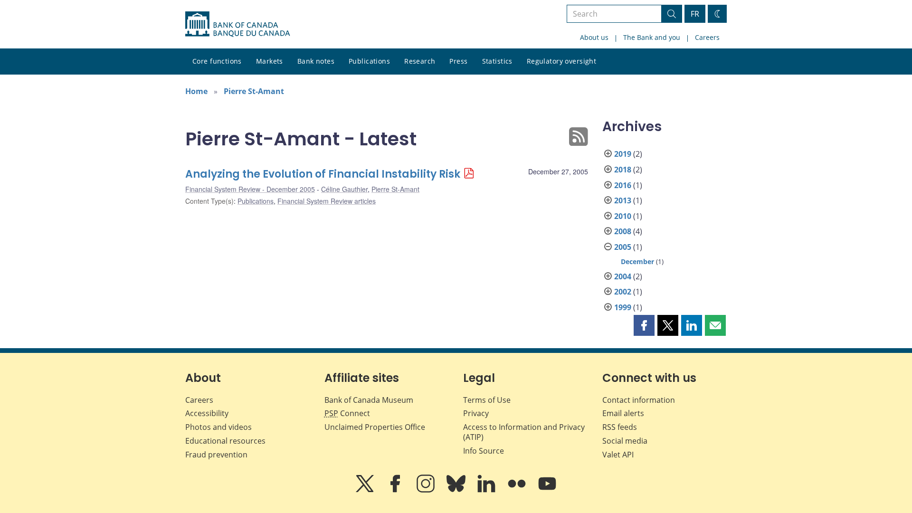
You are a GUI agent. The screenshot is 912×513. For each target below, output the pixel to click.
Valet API (618, 454)
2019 (622, 154)
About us (594, 37)
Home (196, 91)
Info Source (483, 451)
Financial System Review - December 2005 (250, 189)
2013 (622, 200)
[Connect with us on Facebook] (396, 490)
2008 (622, 231)
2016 (622, 185)
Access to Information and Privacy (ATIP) (524, 432)
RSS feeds (619, 427)
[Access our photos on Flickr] (518, 490)
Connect (347, 413)
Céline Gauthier (344, 189)
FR (695, 14)
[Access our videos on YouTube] (547, 490)
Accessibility (206, 413)
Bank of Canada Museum (368, 400)
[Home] (237, 24)
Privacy (476, 413)
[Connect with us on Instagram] (426, 490)
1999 (622, 307)
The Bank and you (651, 37)
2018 (622, 169)
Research (419, 61)
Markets (269, 61)
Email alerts (623, 413)
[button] (644, 325)
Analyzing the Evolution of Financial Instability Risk (322, 174)
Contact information (638, 400)
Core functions (217, 61)
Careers (707, 37)
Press (458, 61)
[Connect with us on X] (366, 490)
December (637, 261)
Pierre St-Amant (254, 91)
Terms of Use (487, 400)
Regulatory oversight (561, 61)
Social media (624, 441)
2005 (622, 247)
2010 (622, 216)
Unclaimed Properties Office (374, 427)
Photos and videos (218, 427)
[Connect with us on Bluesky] (457, 490)
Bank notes (315, 61)
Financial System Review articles (326, 201)
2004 (622, 276)
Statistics (497, 61)
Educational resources (225, 441)
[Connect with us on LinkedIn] (487, 490)
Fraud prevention (216, 454)
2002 (622, 291)
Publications (369, 61)
